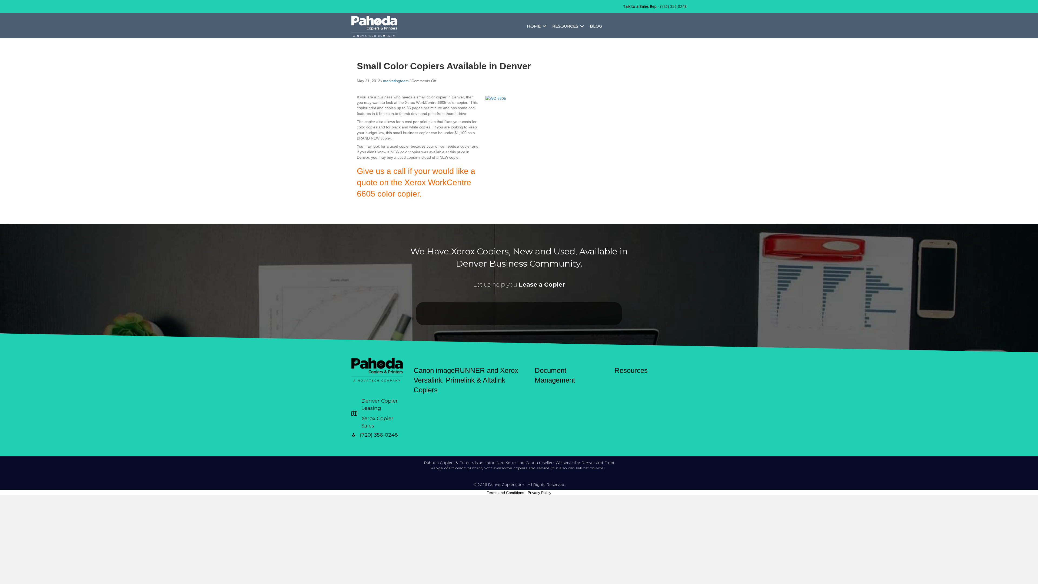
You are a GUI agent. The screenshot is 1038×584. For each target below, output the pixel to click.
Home (534, 26)
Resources (565, 26)
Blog (596, 26)
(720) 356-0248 (673, 6)
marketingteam (396, 81)
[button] (544, 26)
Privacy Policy (539, 492)
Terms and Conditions (505, 492)
